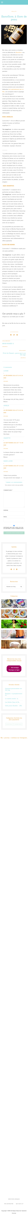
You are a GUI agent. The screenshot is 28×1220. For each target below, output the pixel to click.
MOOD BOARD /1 (8, 343)
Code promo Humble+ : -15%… (13, 705)
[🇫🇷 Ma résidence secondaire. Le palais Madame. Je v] (14, 976)
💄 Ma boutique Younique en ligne (14, 669)
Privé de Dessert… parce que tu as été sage (14, 354)
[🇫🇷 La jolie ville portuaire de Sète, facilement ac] (14, 1141)
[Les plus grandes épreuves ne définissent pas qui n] (14, 808)
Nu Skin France (9, 724)
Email (5, 516)
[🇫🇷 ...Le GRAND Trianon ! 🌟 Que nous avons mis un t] (14, 1077)
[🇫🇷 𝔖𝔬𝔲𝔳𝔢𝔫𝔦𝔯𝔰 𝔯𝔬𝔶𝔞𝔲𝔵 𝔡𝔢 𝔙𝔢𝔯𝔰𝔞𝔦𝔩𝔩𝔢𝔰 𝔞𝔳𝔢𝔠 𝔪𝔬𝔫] (14, 1111)
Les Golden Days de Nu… (12, 702)
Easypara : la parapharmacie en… (13, 694)
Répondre (6, 381)
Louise (6, 371)
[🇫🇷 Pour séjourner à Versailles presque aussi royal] (14, 1005)
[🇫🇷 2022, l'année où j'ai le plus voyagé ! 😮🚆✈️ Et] (14, 940)
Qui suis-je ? (20, 1203)
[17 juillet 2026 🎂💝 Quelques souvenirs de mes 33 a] (14, 756)
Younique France (18, 724)
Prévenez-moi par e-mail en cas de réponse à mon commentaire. (14, 528)
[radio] (3, 320)
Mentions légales (14, 1199)
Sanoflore (19, 52)
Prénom (6, 510)
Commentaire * (8, 490)
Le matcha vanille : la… (11, 698)
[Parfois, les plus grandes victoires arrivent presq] (14, 784)
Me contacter (8, 1203)
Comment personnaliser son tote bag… (13, 689)
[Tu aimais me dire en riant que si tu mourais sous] (14, 868)
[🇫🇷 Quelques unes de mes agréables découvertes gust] (14, 1174)
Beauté (14, 11)
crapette (7, 438)
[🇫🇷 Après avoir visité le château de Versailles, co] (14, 1039)
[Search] (21, 587)
